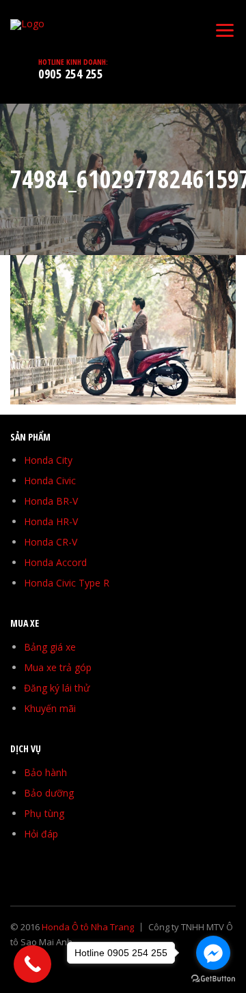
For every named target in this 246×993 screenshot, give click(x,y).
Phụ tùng (44, 813)
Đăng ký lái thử (57, 687)
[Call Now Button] (32, 964)
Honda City (48, 460)
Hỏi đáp (41, 833)
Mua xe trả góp (58, 667)
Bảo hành (45, 772)
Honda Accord (55, 562)
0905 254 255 (70, 73)
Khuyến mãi (50, 708)
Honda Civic (50, 480)
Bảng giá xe (50, 646)
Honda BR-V (51, 500)
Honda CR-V (50, 541)
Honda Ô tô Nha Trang (88, 927)
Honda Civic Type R (66, 582)
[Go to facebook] (213, 953)
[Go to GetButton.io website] (213, 979)
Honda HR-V (51, 521)
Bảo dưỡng (49, 792)
